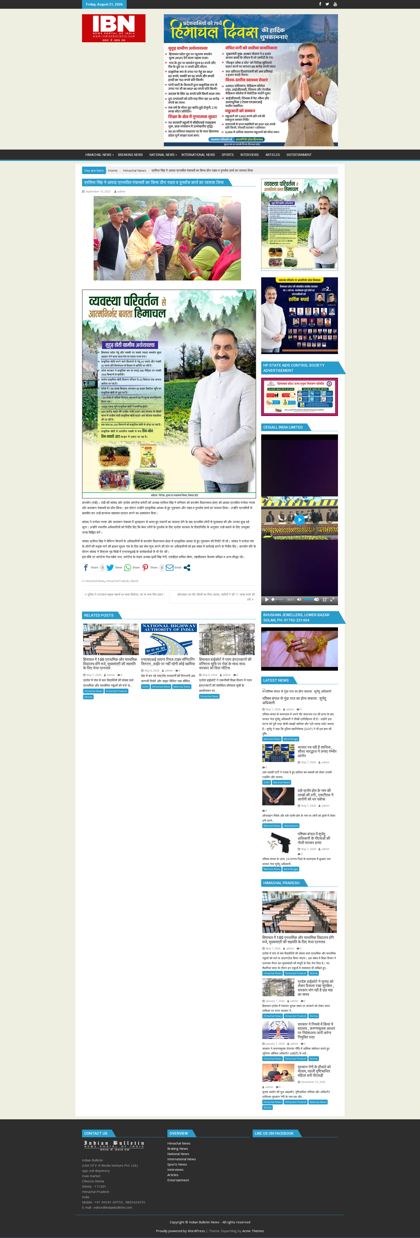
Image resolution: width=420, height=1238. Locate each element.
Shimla (88, 696)
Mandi (134, 581)
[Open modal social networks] (187, 567)
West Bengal (291, 739)
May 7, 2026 (93, 675)
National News (181, 686)
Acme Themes (253, 1231)
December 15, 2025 (313, 1082)
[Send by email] (173, 567)
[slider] (277, 599)
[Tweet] (114, 567)
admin (121, 191)
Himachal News (95, 581)
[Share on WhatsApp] (132, 567)
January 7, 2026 (275, 1001)
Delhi (145, 686)
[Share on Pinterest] (150, 567)
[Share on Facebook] (90, 567)
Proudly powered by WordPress (180, 1231)
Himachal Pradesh (117, 581)
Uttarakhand (291, 825)
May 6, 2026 (151, 670)
